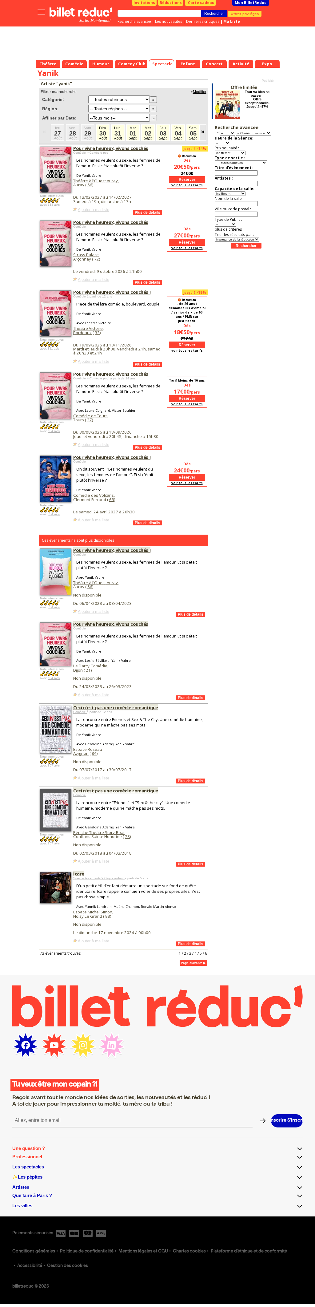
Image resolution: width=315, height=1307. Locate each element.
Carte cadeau (201, 2)
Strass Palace (86, 254)
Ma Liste (231, 21)
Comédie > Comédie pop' (91, 152)
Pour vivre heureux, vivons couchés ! (111, 292)
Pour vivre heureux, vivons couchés (110, 148)
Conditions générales (33, 1251)
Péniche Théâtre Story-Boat (99, 832)
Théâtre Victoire (88, 328)
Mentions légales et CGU (143, 1251)
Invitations (144, 2)
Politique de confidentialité (87, 1251)
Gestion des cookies (67, 1266)
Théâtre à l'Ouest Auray (95, 181)
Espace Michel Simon (92, 912)
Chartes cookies (189, 1251)
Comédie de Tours (90, 416)
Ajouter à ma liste (93, 209)
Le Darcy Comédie (90, 666)
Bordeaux (82, 332)
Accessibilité (29, 1266)
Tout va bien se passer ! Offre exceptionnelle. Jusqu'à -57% (257, 99)
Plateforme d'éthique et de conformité (249, 1251)
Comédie (79, 226)
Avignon (81, 753)
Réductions (171, 2)
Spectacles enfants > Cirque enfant (99, 878)
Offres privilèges (245, 13)
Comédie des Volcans (93, 495)
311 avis (53, 348)
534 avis (54, 204)
